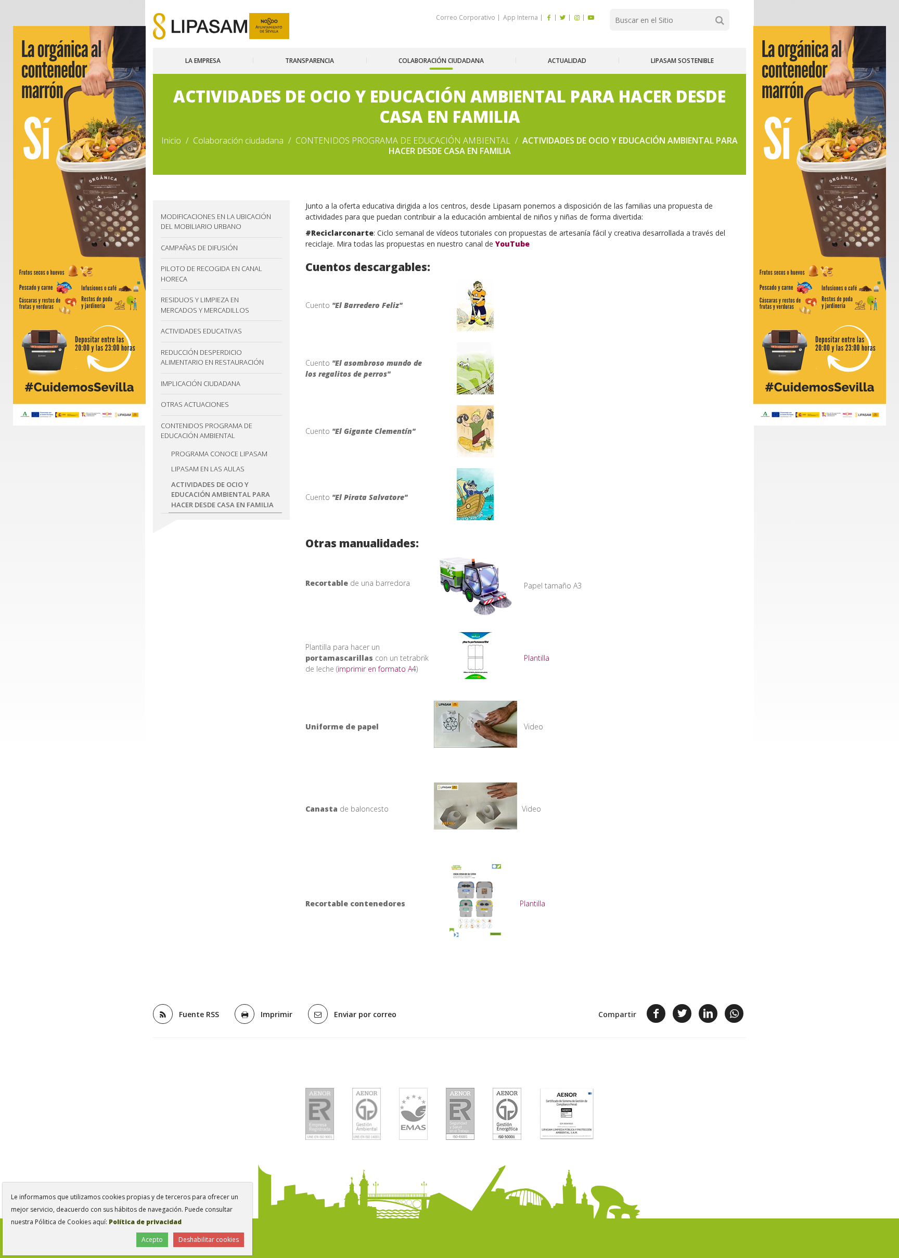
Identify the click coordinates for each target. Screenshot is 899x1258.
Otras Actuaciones (195, 404)
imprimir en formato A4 (377, 669)
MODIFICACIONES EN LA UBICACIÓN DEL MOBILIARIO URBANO (216, 222)
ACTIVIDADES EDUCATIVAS (201, 331)
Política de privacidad (145, 1221)
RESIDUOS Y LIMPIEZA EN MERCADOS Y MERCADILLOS (205, 305)
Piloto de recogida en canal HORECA (211, 274)
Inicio (171, 140)
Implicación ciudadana (200, 383)
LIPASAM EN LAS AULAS (208, 468)
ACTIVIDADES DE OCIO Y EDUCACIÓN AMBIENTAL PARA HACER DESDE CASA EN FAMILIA (222, 494)
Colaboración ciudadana (238, 140)
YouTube (512, 244)
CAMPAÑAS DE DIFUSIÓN (199, 247)
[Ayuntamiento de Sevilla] (269, 26)
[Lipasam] (200, 26)
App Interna (520, 17)
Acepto (152, 1239)
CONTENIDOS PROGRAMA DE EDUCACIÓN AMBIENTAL (403, 140)
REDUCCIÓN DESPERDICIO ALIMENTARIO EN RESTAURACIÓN (212, 357)
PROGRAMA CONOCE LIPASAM (219, 453)
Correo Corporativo (465, 17)
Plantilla (536, 658)
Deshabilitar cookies (208, 1239)
